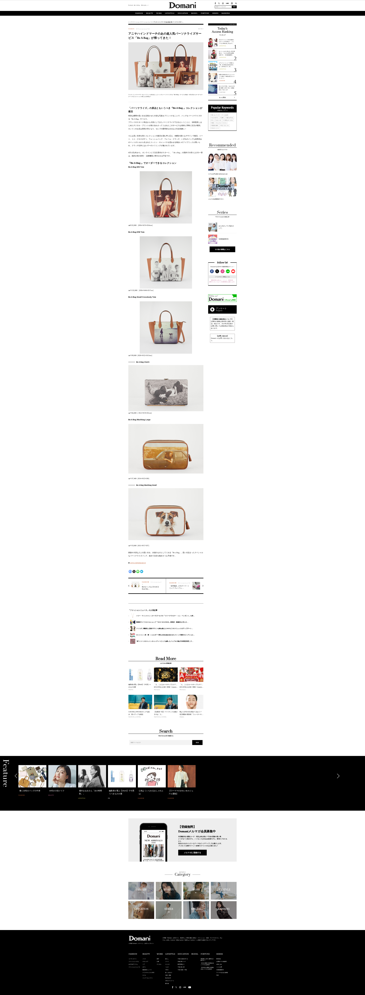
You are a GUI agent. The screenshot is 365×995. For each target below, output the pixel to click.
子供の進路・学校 (182, 969)
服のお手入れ (230, 117)
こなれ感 (225, 115)
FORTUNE (205, 13)
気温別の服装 (214, 125)
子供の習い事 (181, 967)
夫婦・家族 (168, 975)
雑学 (158, 959)
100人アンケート (169, 980)
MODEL (194, 13)
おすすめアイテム (133, 964)
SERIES (215, 13)
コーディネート (133, 959)
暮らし (167, 959)
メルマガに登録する (192, 853)
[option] (32, 782)
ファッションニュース (146, 22)
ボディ (144, 967)
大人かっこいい (215, 128)
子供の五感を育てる (183, 959)
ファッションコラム (134, 961)
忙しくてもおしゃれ (216, 120)
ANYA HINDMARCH (138, 563)
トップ (130, 22)
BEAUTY (149, 13)
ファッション (136, 22)
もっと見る (222, 97)
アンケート (221, 308)
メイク (144, 959)
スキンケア (145, 961)
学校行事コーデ (182, 961)
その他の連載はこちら (222, 249)
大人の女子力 (214, 117)
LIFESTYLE (169, 13)
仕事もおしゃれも (228, 120)
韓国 (212, 122)
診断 (222, 117)
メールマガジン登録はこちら (222, 276)
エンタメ (167, 964)
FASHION (139, 13)
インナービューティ (147, 978)
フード (167, 961)
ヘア (143, 964)
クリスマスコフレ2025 (148, 972)
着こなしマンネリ (215, 115)
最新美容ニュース (147, 969)
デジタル (159, 964)
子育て (167, 969)
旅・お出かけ (168, 972)
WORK (159, 13)
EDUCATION (183, 13)
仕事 (158, 961)
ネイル (144, 975)
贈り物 (167, 983)
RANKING (226, 13)
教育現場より (181, 964)
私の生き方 (168, 978)
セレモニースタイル (222, 122)
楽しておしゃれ (225, 125)
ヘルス (167, 967)
